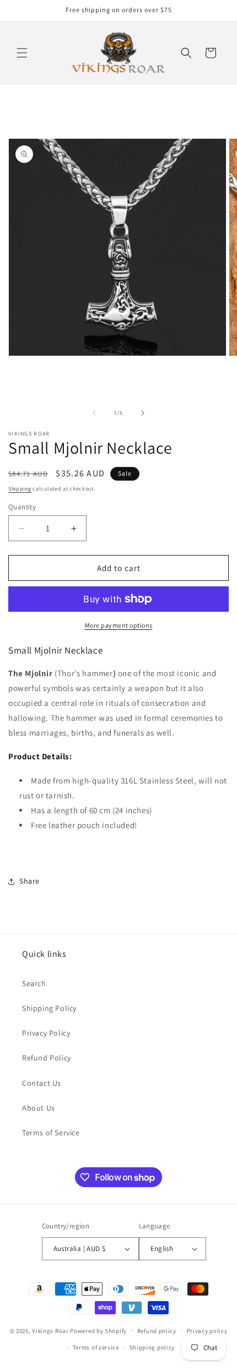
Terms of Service (51, 1133)
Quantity (22, 507)
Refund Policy (46, 1058)
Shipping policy (152, 1347)
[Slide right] (143, 413)
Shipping (19, 488)
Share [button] (29, 881)
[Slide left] (94, 413)
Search (34, 983)
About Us (38, 1108)
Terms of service (96, 1347)
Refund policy (156, 1331)
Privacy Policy (46, 1033)
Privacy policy (207, 1331)
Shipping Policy (49, 1008)
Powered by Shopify (98, 1330)
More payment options (119, 625)
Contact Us (41, 1083)
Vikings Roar (50, 1330)
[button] (22, 53)
